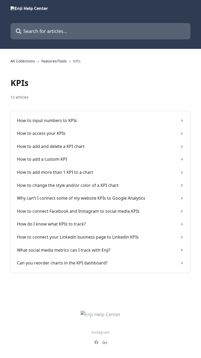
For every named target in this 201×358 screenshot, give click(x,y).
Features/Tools (54, 61)
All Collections (22, 61)
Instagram (100, 332)
